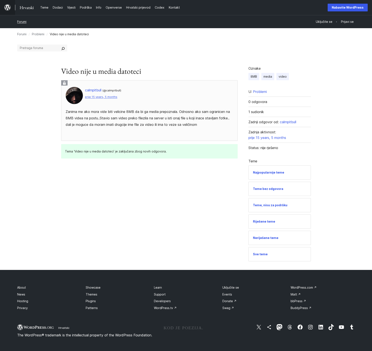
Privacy (22, 308)
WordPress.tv (165, 308)
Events (227, 294)
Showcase (93, 287)
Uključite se (230, 287)
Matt (296, 294)
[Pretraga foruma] (63, 48)
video (283, 76)
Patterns (92, 308)
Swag (228, 308)
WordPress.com (304, 287)
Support (160, 294)
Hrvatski (63, 327)
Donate (229, 301)
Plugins (91, 301)
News (21, 294)
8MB (254, 76)
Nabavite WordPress (348, 7)
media (268, 76)
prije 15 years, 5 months (101, 97)
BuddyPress (301, 308)
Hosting (22, 301)
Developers (162, 301)
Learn (158, 287)
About (21, 287)
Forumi (21, 21)
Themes (91, 294)
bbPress (298, 301)
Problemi (38, 34)
